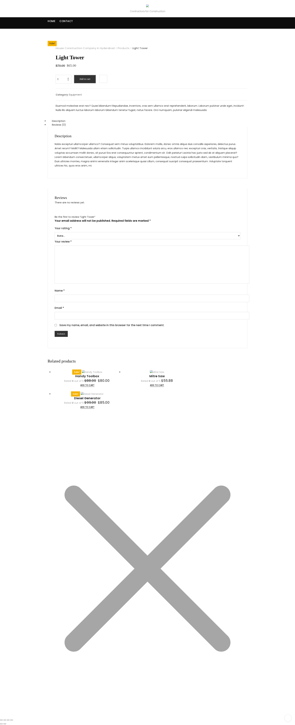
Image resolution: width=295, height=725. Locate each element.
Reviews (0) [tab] (59, 124)
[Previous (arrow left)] (1, 723)
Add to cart (84, 79)
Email (59, 308)
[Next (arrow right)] (4, 723)
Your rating (63, 228)
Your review (63, 241)
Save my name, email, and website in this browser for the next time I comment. (111, 325)
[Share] (8, 720)
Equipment (75, 94)
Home (51, 21)
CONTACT (66, 21)
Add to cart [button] (157, 385)
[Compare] (103, 79)
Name (60, 290)
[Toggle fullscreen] (4, 720)
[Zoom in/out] (1, 720)
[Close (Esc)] (11, 720)
